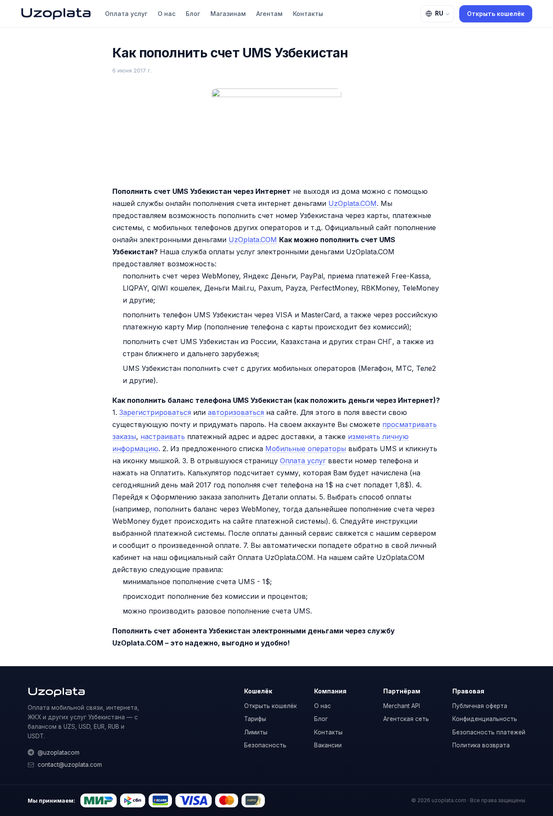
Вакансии (328, 745)
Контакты (308, 13)
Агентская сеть (406, 718)
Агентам (269, 13)
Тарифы (255, 718)
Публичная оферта (479, 705)
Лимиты (255, 732)
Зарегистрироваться (155, 412)
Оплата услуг (126, 13)
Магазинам (228, 13)
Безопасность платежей (488, 732)
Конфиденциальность (484, 718)
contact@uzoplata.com (70, 764)
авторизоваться (236, 412)
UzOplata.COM (352, 203)
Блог (193, 13)
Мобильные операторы (305, 448)
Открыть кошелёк (495, 13)
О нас (166, 13)
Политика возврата (481, 745)
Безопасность (265, 745)
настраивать (162, 436)
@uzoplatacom (58, 752)
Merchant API (401, 705)
